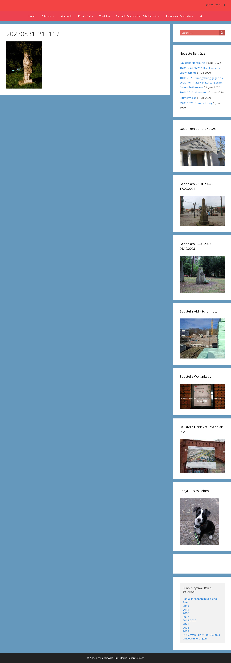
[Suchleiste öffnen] (201, 16)
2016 (186, 613)
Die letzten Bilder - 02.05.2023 (201, 635)
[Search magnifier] (222, 32)
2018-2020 (189, 620)
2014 (186, 606)
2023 (186, 631)
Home (31, 16)
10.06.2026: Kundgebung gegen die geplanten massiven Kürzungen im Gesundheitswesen (202, 82)
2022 (186, 627)
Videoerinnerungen (195, 638)
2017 (186, 617)
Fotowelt (46, 16)
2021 (186, 624)
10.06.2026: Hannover (193, 92)
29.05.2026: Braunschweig (196, 103)
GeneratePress (135, 657)
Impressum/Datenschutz (179, 16)
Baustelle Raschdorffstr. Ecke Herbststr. (138, 16)
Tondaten (104, 16)
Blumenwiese (188, 98)
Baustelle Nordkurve (192, 63)
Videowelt (66, 16)
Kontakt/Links (85, 16)
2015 (186, 609)
